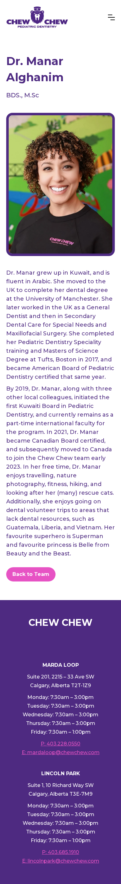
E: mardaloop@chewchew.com (61, 752)
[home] (37, 17)
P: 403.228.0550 (60, 744)
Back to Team (30, 574)
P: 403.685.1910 (60, 852)
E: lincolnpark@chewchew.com (60, 861)
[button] (111, 17)
